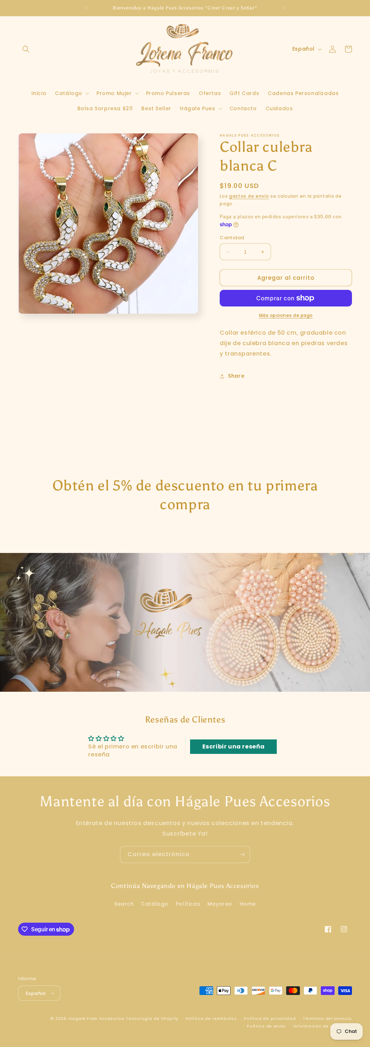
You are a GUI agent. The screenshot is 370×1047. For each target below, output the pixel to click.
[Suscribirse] (242, 854)
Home (248, 903)
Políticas (188, 903)
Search (124, 903)
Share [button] (236, 375)
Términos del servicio (327, 1018)
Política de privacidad (270, 1018)
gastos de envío (249, 196)
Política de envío (266, 1026)
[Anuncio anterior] (86, 8)
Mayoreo (219, 903)
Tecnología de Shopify (152, 1018)
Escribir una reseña (233, 746)
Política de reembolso (211, 1018)
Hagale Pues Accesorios (96, 1018)
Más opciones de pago (286, 315)
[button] (26, 49)
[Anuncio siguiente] (284, 8)
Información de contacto (322, 1026)
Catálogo (154, 903)
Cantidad (232, 237)
